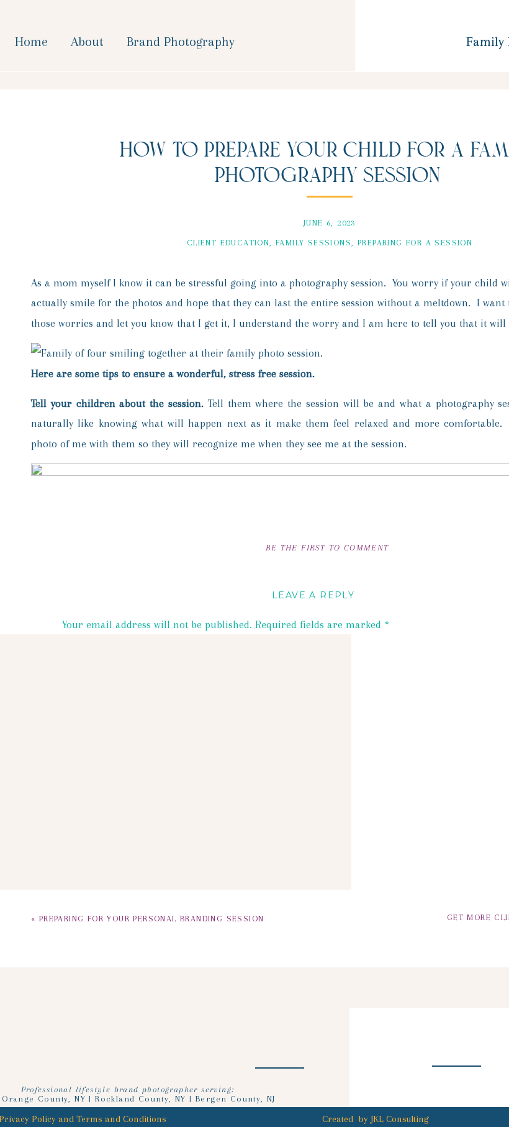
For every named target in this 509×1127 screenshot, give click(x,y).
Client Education (228, 242)
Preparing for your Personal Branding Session (151, 918)
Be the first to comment (327, 547)
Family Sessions (313, 242)
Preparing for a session (415, 242)
